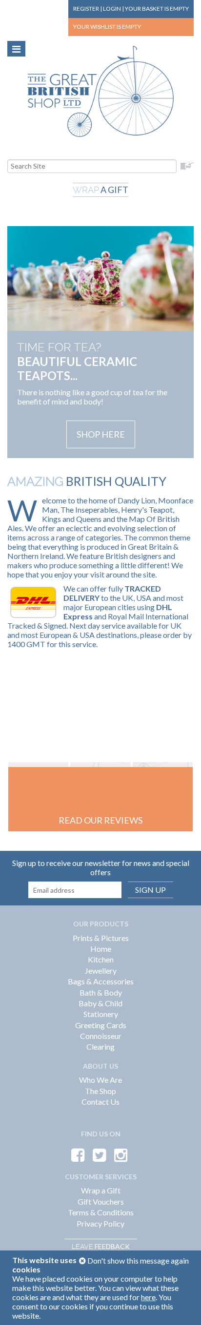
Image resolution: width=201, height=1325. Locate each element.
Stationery (100, 1013)
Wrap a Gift (101, 1190)
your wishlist (107, 26)
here (148, 1297)
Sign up (150, 889)
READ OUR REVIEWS (100, 820)
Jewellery (101, 970)
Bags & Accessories (101, 981)
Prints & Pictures (101, 937)
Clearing (100, 1046)
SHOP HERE (101, 434)
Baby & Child (100, 1003)
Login (112, 8)
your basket (157, 8)
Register (86, 8)
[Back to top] (181, 1305)
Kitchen (101, 959)
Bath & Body (101, 992)
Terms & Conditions (101, 1212)
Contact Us (100, 1101)
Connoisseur (100, 1035)
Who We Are (100, 1079)
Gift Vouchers (101, 1201)
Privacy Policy (100, 1223)
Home (100, 948)
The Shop (100, 1090)
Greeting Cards (100, 1025)
